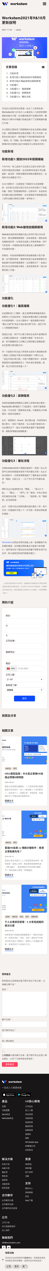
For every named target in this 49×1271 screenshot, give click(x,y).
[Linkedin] (9, 1247)
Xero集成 (6, 1114)
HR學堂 (28, 1164)
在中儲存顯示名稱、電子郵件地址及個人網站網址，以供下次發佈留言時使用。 (24, 1057)
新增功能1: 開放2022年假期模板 (25, 77)
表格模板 (29, 1192)
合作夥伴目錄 (7, 1204)
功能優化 (14, 85)
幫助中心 (29, 1188)
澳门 (24, 1266)
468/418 (5, 1168)
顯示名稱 (6, 1019)
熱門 (14, 769)
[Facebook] (4, 1247)
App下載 (29, 1200)
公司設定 (29, 1106)
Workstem (7, 542)
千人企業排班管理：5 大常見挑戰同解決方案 (24, 923)
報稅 (27, 1138)
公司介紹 (6, 1222)
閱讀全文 (9, 800)
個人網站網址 (8, 1041)
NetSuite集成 (7, 1118)
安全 (27, 1196)
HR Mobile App (31, 1142)
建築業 (5, 1180)
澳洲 (16, 1266)
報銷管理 (29, 1126)
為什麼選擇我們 (8, 1226)
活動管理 (6, 1184)
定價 (4, 1106)
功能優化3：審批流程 (20, 96)
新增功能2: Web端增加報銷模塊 (25, 81)
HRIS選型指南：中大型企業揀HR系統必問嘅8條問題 (24, 775)
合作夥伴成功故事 (9, 1208)
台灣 (8, 1266)
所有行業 (6, 1164)
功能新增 (14, 73)
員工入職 (29, 1110)
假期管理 (29, 1122)
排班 (21, 917)
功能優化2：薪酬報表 (20, 92)
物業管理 (6, 1188)
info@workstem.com (11, 1242)
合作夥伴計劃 (7, 1200)
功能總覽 (6, 1110)
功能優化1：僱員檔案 (20, 89)
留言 (4, 989)
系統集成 (29, 1150)
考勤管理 (29, 1118)
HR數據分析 (30, 1146)
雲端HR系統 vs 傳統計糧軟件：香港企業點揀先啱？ (24, 849)
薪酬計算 (34, 917)
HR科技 (8, 769)
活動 (27, 1176)
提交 (24, 698)
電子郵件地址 (8, 1030)
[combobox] (11, 668)
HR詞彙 (28, 1168)
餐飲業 (5, 1172)
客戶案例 (29, 1172)
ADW (8, 917)
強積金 (28, 1134)
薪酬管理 (29, 1130)
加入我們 (6, 1230)
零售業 (5, 1176)
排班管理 (29, 1114)
